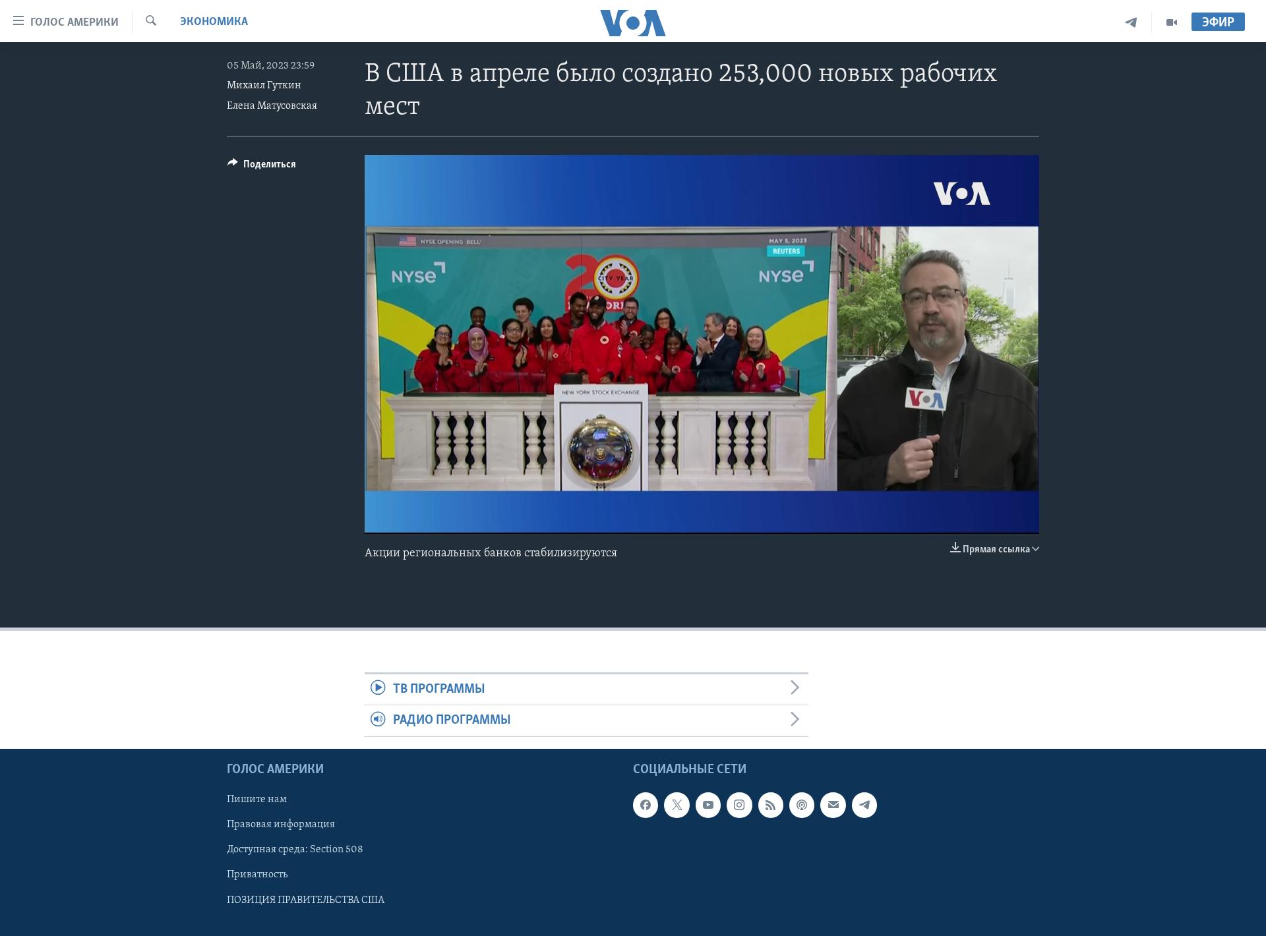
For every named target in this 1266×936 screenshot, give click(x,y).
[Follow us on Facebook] (645, 804)
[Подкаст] (801, 804)
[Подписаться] (832, 804)
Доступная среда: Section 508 (295, 849)
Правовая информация (281, 824)
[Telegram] (1131, 23)
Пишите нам (257, 799)
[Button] (261, 167)
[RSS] (770, 804)
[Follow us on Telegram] (864, 804)
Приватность (257, 874)
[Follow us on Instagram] (739, 804)
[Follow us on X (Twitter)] (676, 804)
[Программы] (1171, 23)
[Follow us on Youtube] (708, 804)
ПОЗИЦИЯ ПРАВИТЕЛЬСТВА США (305, 899)
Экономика (214, 22)
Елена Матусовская (272, 106)
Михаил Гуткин (264, 85)
